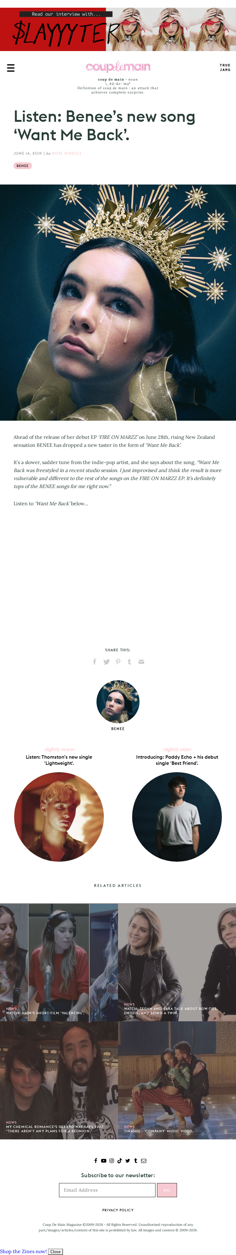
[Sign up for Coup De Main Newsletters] (144, 1161)
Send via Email (141, 662)
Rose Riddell (67, 153)
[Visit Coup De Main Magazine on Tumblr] (136, 1161)
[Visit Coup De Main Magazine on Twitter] (128, 1161)
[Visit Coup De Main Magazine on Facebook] (96, 1161)
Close (55, 1251)
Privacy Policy (117, 1210)
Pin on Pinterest (118, 662)
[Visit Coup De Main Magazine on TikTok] (120, 1161)
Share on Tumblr (130, 662)
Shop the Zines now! (23, 1251)
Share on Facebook (95, 662)
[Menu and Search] (10, 68)
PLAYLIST (225, 67)
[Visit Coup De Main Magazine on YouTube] (104, 1161)
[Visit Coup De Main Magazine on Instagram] (112, 1161)
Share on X (106, 662)
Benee (23, 166)
